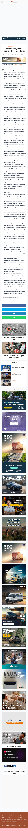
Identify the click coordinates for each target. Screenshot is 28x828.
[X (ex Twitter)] (8, 766)
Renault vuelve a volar (16, 382)
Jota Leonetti (22, 54)
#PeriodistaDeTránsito (11, 825)
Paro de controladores (16, 374)
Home (3, 825)
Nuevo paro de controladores (18, 367)
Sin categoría (16, 46)
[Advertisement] (14, 19)
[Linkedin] (14, 766)
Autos (13, 380)
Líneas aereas (6, 301)
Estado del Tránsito (21, 825)
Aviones (10, 46)
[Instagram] (11, 766)
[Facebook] (5, 766)
